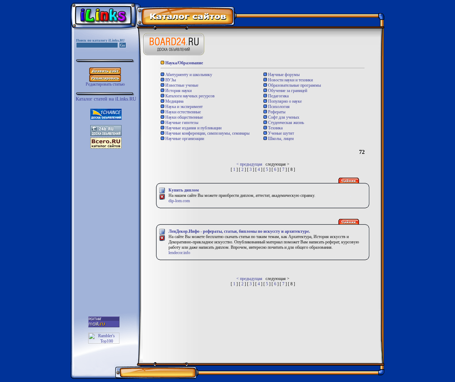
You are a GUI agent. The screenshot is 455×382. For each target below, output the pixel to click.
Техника (275, 127)
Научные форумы (283, 74)
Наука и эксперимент (183, 106)
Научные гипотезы (181, 122)
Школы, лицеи (280, 138)
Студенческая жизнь (285, 122)
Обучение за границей (287, 90)
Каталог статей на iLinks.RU (106, 99)
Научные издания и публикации (192, 127)
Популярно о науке (284, 101)
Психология (278, 106)
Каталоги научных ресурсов (189, 95)
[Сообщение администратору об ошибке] (162, 198)
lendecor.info (179, 252)
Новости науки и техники (290, 79)
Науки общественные (183, 117)
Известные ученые (181, 85)
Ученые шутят (280, 133)
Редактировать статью (105, 84)
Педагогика (278, 95)
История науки (178, 90)
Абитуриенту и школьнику (188, 74)
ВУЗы (170, 79)
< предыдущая (249, 164)
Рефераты (276, 111)
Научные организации (184, 138)
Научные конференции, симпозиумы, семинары (207, 133)
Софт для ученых (283, 117)
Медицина (173, 101)
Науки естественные (182, 111)
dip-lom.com (179, 200)
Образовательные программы (294, 85)
